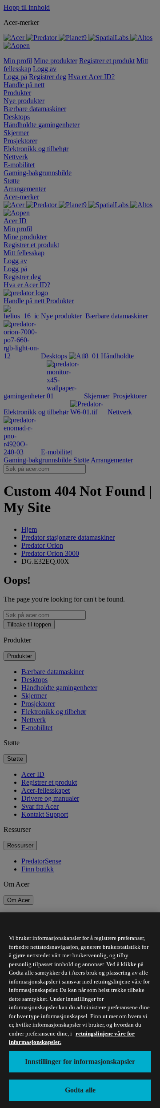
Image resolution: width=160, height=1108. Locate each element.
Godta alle (80, 1090)
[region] (80, 1010)
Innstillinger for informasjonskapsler (80, 1061)
